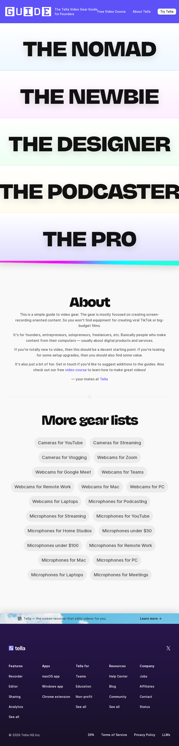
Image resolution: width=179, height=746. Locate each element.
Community (117, 696)
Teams (81, 676)
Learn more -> (151, 618)
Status (145, 707)
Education (83, 686)
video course (75, 370)
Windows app (52, 686)
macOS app (51, 676)
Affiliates (147, 686)
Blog (112, 686)
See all (14, 717)
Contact (146, 696)
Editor (13, 686)
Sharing (15, 696)
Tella (104, 379)
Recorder (15, 676)
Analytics (16, 707)
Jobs (143, 676)
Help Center (118, 676)
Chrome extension (56, 696)
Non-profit (84, 696)
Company (147, 666)
